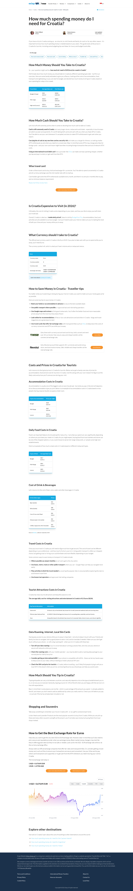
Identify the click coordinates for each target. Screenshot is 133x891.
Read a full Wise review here (38, 183)
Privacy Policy (21, 877)
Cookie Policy (21, 881)
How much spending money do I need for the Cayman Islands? (51, 838)
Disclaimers (101, 9)
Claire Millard (39, 32)
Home (30, 9)
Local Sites (86, 881)
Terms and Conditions (23, 874)
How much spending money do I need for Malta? (47, 846)
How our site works (56, 877)
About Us (87, 3)
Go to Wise (97, 335)
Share (101, 779)
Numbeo (35, 532)
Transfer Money (52, 3)
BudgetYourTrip (77, 217)
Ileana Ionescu (71, 32)
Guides (79, 3)
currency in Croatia (45, 277)
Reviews (62, 3)
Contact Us (86, 877)
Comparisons (70, 3)
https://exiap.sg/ (30, 856)
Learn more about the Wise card (66, 190)
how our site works (25, 868)
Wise (70, 152)
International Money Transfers (59, 874)
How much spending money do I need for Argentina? (48, 842)
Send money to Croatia (79, 770)
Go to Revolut (96, 347)
